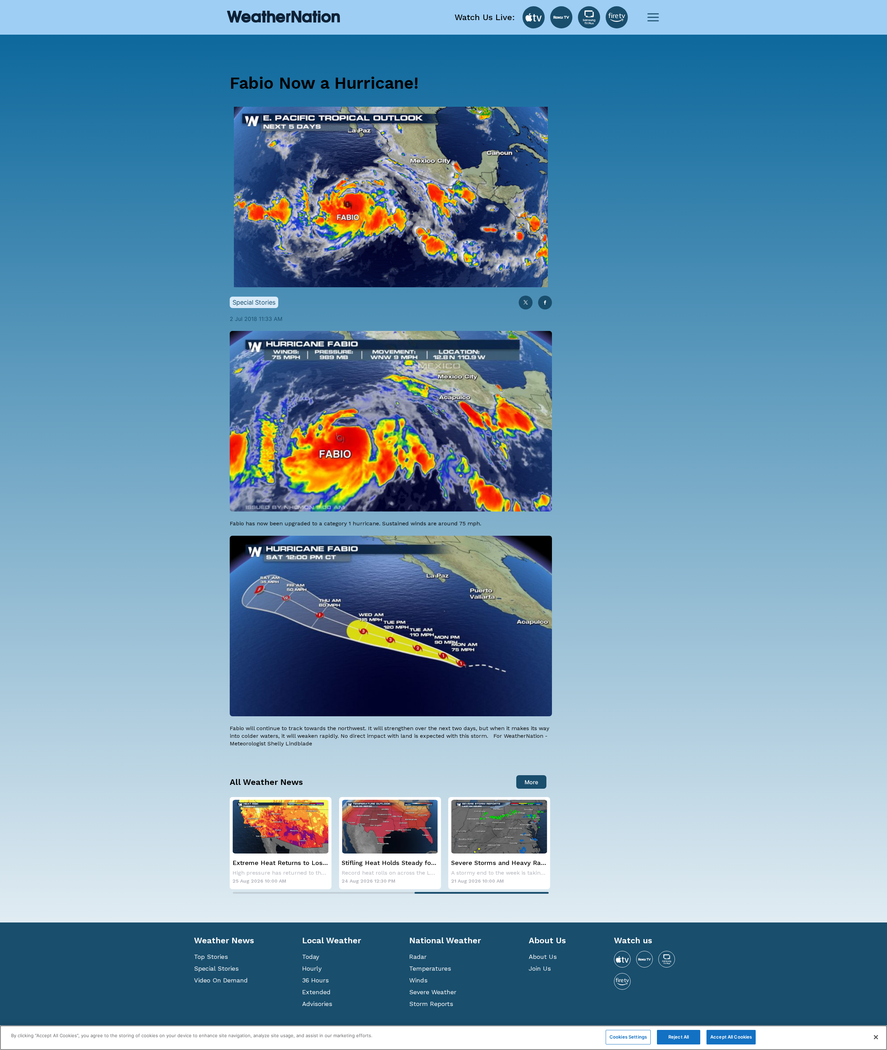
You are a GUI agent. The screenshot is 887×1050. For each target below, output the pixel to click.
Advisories (317, 1003)
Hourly (312, 968)
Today (310, 956)
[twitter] (525, 303)
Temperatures (430, 968)
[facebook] (545, 303)
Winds (418, 980)
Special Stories (216, 968)
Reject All (678, 1037)
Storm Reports (431, 1003)
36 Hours (315, 980)
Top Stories (211, 956)
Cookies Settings (628, 1037)
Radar (418, 956)
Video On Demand (221, 980)
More (531, 782)
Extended (316, 992)
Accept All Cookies (731, 1037)
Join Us (540, 968)
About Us (543, 956)
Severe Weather (432, 992)
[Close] (876, 1037)
